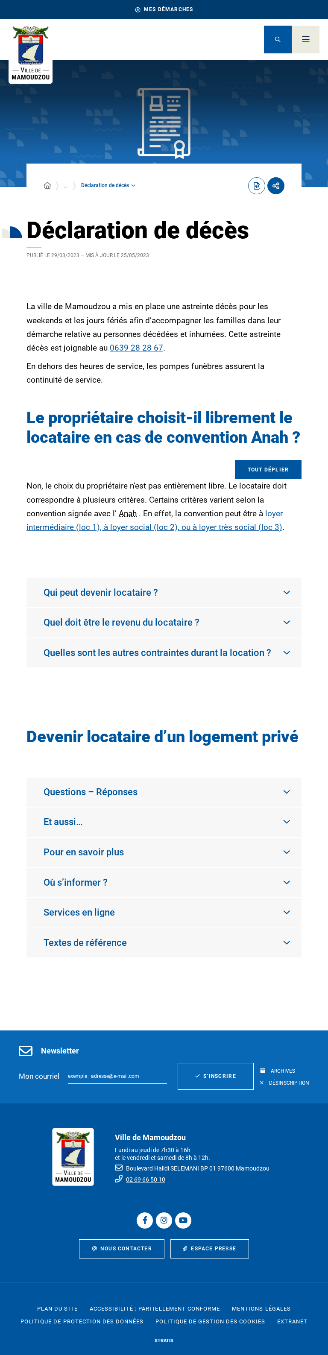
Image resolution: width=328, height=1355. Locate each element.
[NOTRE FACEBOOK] (144, 1220)
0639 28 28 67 (136, 348)
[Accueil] (47, 186)
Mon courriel (39, 1076)
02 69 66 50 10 (145, 1179)
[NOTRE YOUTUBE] (183, 1220)
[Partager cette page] (275, 185)
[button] (278, 39)
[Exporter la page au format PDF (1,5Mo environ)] (256, 185)
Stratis (164, 1340)
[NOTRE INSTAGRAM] (164, 1220)
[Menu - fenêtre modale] (305, 39)
